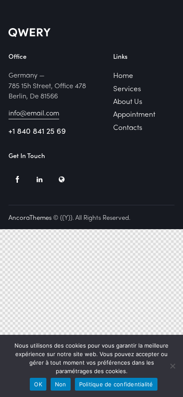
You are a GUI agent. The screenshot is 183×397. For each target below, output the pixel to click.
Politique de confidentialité (116, 384)
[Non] (172, 366)
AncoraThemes (30, 217)
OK (38, 384)
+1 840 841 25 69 (37, 130)
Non (60, 384)
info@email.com (34, 113)
